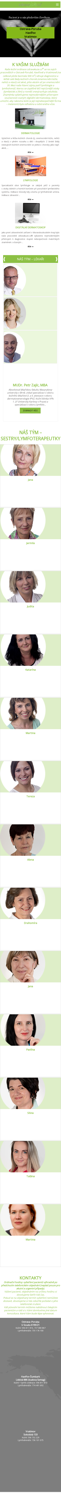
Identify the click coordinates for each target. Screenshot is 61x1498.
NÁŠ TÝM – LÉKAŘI (30, 259)
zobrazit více (30, 410)
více (30, 152)
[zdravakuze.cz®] (30, 5)
